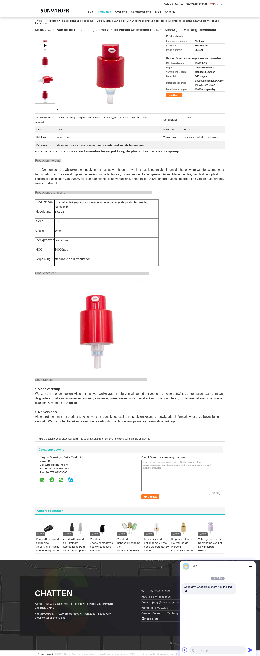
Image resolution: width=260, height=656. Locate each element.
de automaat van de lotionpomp (97, 439)
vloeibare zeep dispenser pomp (62, 439)
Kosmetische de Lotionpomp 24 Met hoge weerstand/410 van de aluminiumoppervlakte (157, 547)
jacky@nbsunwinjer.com (166, 602)
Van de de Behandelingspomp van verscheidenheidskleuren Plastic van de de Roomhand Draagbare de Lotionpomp (130, 552)
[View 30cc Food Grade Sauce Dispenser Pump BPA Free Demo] (110, 72)
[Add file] (184, 650)
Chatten (173, 95)
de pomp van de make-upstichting (132, 439)
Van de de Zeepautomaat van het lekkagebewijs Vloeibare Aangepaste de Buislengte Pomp (101, 549)
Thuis (90, 11)
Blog (158, 11)
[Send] (250, 650)
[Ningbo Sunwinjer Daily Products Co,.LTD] (56, 11)
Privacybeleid (45, 653)
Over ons (121, 11)
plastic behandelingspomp (77, 20)
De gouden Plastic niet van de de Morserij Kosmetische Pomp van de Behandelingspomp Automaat (182, 550)
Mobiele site (151, 618)
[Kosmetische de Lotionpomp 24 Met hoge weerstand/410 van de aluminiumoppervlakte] (156, 527)
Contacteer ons (141, 11)
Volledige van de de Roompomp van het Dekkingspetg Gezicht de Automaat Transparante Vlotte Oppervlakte (210, 550)
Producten (104, 11)
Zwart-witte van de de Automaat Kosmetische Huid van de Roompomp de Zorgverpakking (74, 547)
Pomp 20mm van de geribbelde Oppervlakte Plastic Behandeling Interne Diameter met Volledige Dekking (48, 549)
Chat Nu (170, 11)
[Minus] (250, 566)
